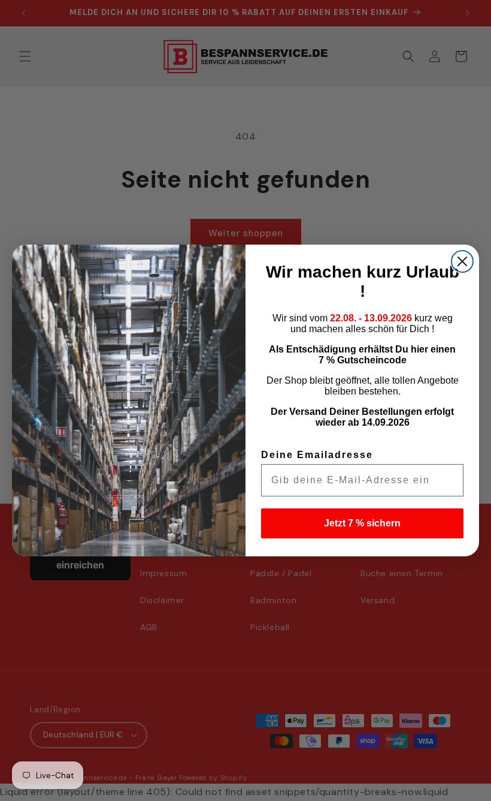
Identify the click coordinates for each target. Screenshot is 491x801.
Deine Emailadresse (317, 455)
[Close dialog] (462, 261)
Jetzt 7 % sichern (362, 523)
